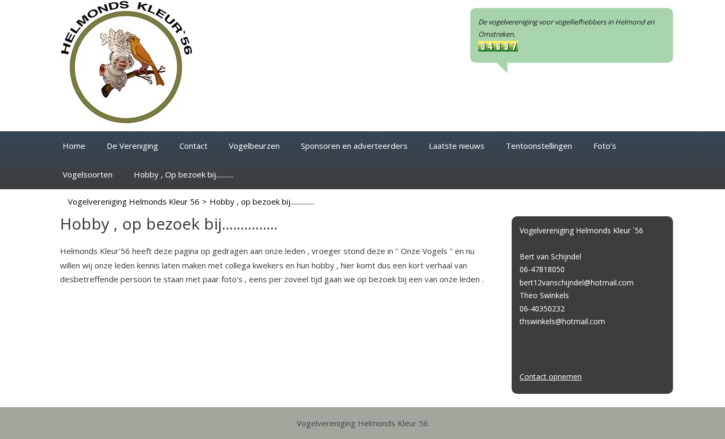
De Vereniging (132, 145)
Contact (193, 145)
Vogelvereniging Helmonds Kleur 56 (134, 201)
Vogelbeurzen (254, 145)
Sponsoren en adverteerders (354, 145)
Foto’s (604, 145)
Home (74, 145)
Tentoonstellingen (539, 145)
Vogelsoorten (88, 174)
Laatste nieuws (457, 145)
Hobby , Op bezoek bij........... (184, 174)
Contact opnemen (551, 377)
